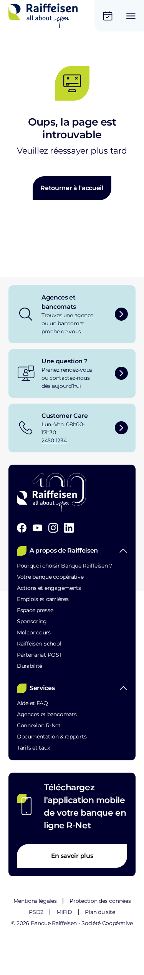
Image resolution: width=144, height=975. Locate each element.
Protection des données (100, 900)
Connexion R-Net (39, 725)
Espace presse (35, 610)
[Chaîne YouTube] (37, 528)
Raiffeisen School (39, 643)
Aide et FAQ (32, 703)
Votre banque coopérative (50, 576)
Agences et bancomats (46, 714)
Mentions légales (35, 900)
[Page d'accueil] (43, 15)
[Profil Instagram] (53, 528)
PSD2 (36, 912)
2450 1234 (53, 440)
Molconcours (34, 632)
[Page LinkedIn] (69, 528)
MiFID (64, 912)
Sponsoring (32, 621)
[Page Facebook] (21, 528)
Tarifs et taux (33, 747)
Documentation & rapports (51, 736)
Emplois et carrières (42, 599)
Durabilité (29, 665)
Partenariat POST (39, 654)
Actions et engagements (49, 587)
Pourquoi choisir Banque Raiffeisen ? (64, 565)
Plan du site (100, 912)
